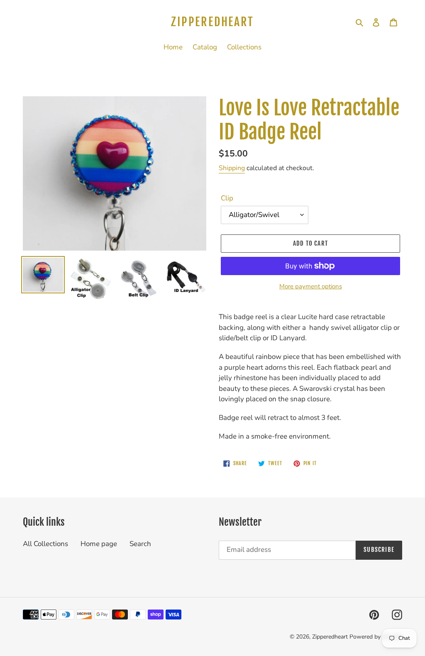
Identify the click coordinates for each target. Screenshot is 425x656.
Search (140, 544)
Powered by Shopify (375, 637)
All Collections (45, 544)
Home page (99, 544)
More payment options (310, 286)
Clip (227, 198)
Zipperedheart (212, 22)
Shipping (232, 168)
